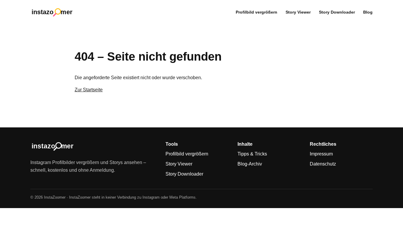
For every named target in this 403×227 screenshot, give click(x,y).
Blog (368, 12)
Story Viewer (298, 12)
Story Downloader (337, 12)
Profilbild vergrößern (256, 12)
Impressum (321, 153)
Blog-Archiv (249, 163)
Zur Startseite (89, 89)
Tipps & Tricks (252, 153)
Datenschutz (323, 163)
